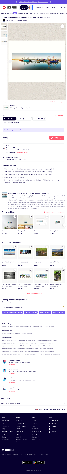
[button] (33, 2)
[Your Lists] (61, 7)
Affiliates (18, 429)
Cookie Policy (44, 454)
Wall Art (36, 13)
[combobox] (25, 7)
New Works (5, 426)
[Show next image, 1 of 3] (63, 61)
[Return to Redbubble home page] (10, 7)
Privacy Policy (15, 454)
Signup (4, 437)
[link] (12, 312)
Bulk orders (5, 440)
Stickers (20, 13)
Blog (3, 429)
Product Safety (37, 431)
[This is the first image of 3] (10, 61)
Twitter (54, 426)
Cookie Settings (37, 439)
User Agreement (6, 454)
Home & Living (44, 13)
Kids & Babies (54, 13)
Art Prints (5, 324)
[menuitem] (3, 13)
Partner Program (21, 426)
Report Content (6, 398)
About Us (19, 420)
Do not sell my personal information (30, 454)
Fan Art (4, 423)
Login (3, 434)
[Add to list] (62, 26)
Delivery (34, 420)
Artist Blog (19, 437)
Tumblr (54, 429)
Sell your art (19, 431)
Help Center (36, 426)
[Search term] (30, 7)
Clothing (11, 13)
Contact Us (35, 437)
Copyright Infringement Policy (10, 403)
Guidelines (35, 429)
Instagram (55, 420)
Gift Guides (5, 420)
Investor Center (20, 423)
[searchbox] (33, 307)
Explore (3, 13)
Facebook (55, 423)
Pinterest (54, 432)
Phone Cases (28, 13)
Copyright (35, 434)
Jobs (17, 434)
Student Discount (7, 431)
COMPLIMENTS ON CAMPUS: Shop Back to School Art (33, 2)
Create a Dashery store (21, 441)
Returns (34, 423)
